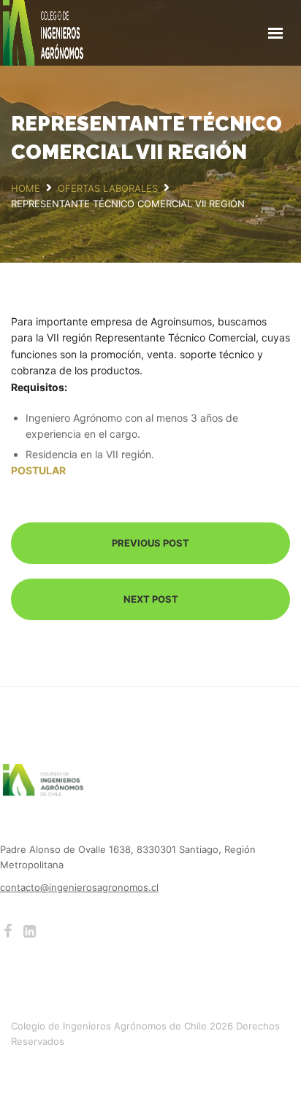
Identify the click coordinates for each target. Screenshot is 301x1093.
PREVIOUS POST (150, 543)
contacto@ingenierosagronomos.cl (79, 887)
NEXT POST (150, 599)
